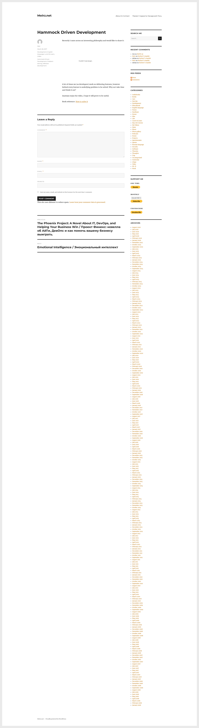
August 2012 (136, 533)
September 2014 (137, 486)
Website (40, 181)
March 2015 (136, 473)
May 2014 (135, 494)
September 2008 (137, 636)
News (134, 127)
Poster (134, 136)
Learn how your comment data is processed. (87, 202)
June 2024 (135, 275)
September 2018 (137, 394)
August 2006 (136, 690)
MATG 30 (140, 54)
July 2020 (135, 355)
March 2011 (136, 570)
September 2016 (137, 438)
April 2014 (135, 497)
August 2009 (136, 612)
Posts (134, 77)
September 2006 (137, 688)
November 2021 (137, 329)
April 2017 (135, 425)
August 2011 (136, 560)
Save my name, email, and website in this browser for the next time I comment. (66, 192)
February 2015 (137, 475)
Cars (133, 99)
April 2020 (135, 362)
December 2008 (137, 629)
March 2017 (136, 427)
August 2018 (136, 397)
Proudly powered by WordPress (56, 719)
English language (138, 108)
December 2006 (137, 681)
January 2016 (136, 453)
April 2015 (135, 471)
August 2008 (136, 638)
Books (134, 97)
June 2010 (135, 590)
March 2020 (136, 364)
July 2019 (135, 377)
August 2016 (136, 440)
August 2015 (136, 462)
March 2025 (136, 255)
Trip (133, 155)
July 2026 (135, 229)
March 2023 (136, 299)
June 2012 (135, 538)
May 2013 (135, 516)
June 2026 (135, 232)
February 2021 (137, 345)
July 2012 (135, 536)
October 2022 (136, 308)
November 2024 (137, 264)
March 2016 (136, 449)
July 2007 (135, 666)
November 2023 (137, 284)
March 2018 (136, 403)
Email (40, 171)
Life (133, 118)
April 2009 (135, 620)
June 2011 (135, 564)
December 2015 (137, 455)
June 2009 (135, 616)
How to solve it (82, 102)
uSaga (134, 162)
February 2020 (137, 366)
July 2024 (135, 273)
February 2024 (137, 282)
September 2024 (137, 269)
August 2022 (136, 312)
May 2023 (135, 295)
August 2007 (136, 664)
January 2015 (136, 477)
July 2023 (135, 290)
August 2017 (136, 416)
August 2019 (136, 375)
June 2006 (135, 694)
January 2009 (136, 627)
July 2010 (135, 588)
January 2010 (136, 601)
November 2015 (137, 457)
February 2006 (137, 703)
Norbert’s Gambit (143, 56)
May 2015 (135, 468)
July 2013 (135, 512)
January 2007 (136, 679)
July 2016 (135, 442)
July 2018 (135, 399)
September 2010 (137, 583)
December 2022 (137, 305)
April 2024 (135, 279)
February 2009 (137, 625)
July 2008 (135, 640)
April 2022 (135, 321)
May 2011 (135, 566)
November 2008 (137, 631)
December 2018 (137, 392)
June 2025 (135, 251)
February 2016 (137, 451)
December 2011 (137, 551)
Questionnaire (137, 140)
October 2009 (136, 607)
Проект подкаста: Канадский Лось (147, 16)
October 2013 (136, 507)
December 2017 (137, 408)
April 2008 (135, 646)
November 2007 (137, 657)
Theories (135, 151)
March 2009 (136, 623)
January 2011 (136, 575)
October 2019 (136, 371)
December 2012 (137, 527)
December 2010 (137, 577)
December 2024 (137, 262)
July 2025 (135, 249)
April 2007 (135, 672)
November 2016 (137, 434)
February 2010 (137, 599)
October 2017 (136, 412)
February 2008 (137, 651)
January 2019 (136, 390)
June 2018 (135, 401)
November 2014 (137, 481)
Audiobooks (136, 95)
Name (40, 161)
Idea (133, 116)
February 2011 (136, 573)
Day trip (134, 101)
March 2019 (136, 386)
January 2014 (136, 501)
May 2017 (135, 423)
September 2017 (137, 414)
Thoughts (135, 153)
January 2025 (136, 260)
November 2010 (137, 579)
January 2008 (136, 653)
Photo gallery (136, 131)
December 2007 (137, 655)
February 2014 (137, 499)
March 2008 (136, 649)
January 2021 (136, 347)
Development (42, 52)
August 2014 (136, 488)
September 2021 (137, 334)
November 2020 (137, 349)
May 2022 (135, 318)
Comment (42, 130)
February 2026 (137, 238)
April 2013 (135, 518)
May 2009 (135, 618)
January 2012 (136, 549)
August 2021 (136, 336)
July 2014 (135, 490)
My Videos (135, 125)
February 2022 (137, 325)
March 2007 (136, 675)
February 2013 (136, 523)
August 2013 (136, 510)
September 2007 (137, 662)
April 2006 (135, 699)
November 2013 (137, 505)
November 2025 (137, 242)
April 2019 (135, 384)
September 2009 (137, 610)
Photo (134, 129)
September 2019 (137, 373)
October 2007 (136, 659)
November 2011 (137, 553)
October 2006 (136, 686)
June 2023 (135, 292)
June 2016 (135, 444)
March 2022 (136, 323)
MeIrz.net (44, 15)
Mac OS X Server (137, 123)
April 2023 (135, 297)
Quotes (134, 142)
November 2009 (137, 605)
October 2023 (136, 286)
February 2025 (137, 258)
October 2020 (136, 351)
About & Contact (123, 16)
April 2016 (135, 447)
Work (134, 168)
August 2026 (136, 227)
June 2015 (135, 466)
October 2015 (136, 460)
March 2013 (136, 520)
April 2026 (135, 236)
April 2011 (135, 568)
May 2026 (135, 234)
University (135, 160)
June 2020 (135, 358)
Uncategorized (137, 158)
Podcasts (135, 134)
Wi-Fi (134, 166)
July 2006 (135, 692)
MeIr (38, 46)
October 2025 (136, 245)
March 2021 (136, 342)
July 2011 (135, 562)
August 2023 (136, 288)
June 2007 (135, 668)
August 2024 (136, 271)
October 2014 (136, 484)
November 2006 (137, 683)
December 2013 (137, 503)
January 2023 (136, 303)
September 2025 (137, 247)
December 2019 (137, 368)
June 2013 (135, 514)
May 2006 (135, 696)
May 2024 (135, 277)
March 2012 (136, 544)
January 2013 (136, 525)
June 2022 (135, 316)
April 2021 (135, 340)
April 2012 (135, 542)
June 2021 (135, 338)
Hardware (135, 112)
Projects (135, 138)
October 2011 (136, 555)
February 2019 (137, 388)
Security (135, 147)
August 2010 (136, 586)
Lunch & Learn (49, 54)
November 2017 (137, 410)
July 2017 (135, 418)
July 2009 (135, 614)
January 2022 (136, 327)
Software (135, 149)
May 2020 (135, 360)
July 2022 (135, 314)
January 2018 (136, 405)
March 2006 (136, 701)
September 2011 (137, 557)
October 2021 (136, 332)
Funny (134, 110)
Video (39, 56)
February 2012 (137, 547)
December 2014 (137, 479)
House (134, 114)
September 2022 (137, 310)
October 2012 (136, 529)
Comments (136, 80)
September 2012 (137, 531)
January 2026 (136, 240)
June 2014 (135, 492)
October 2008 (136, 633)
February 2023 (137, 301)
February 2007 (137, 677)
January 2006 (136, 705)
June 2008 (135, 642)
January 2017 (136, 429)
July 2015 (135, 464)
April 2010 (135, 594)
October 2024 (136, 266)
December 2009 (137, 603)
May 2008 (135, 644)
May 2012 (135, 540)
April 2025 (135, 253)
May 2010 (135, 592)
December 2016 (137, 431)
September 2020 (137, 353)
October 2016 (136, 436)
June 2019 (135, 379)
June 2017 (135, 421)
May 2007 (135, 670)
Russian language (138, 145)
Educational (136, 105)
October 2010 (136, 581)
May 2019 (135, 381)
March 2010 (136, 596)
